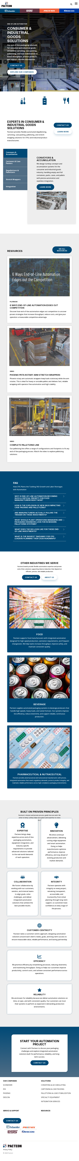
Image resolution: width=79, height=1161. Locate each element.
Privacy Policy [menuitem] (7, 1150)
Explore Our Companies (22, 72)
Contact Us (12, 1121)
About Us (49, 577)
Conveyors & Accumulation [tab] (11, 153)
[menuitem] (10, 1081)
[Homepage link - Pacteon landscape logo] (12, 1146)
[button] (76, 3)
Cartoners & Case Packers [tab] (13, 162)
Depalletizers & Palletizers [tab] (12, 171)
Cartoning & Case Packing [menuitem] (52, 1089)
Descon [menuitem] (6, 1097)
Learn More (63, 132)
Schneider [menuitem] (7, 1085)
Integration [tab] (11, 186)
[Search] (71, 4)
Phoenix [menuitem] (6, 1093)
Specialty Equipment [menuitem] (50, 1097)
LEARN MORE (45, 187)
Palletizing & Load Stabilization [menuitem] (56, 1093)
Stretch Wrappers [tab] (13, 179)
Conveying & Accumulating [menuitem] (53, 1085)
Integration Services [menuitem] (50, 1101)
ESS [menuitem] (4, 1089)
